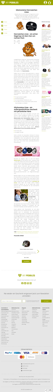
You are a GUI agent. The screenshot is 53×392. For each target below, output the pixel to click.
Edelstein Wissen (25, 322)
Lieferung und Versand (45, 311)
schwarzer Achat (28, 233)
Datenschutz (45, 322)
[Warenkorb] (49, 2)
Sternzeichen (35, 233)
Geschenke (24, 231)
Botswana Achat (15, 311)
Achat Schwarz (15, 314)
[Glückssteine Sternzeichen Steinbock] (47, 71)
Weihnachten (25, 312)
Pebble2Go (34, 309)
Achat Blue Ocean (15, 312)
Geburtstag (24, 321)
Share (5, 22)
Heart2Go (34, 311)
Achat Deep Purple (14, 320)
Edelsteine (19, 231)
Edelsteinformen (36, 308)
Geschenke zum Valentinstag (4, 313)
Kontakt (44, 316)
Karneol (13, 322)
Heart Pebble (35, 314)
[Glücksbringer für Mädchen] (47, 94)
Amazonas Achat (15, 316)
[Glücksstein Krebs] (47, 27)
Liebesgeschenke (5, 337)
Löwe (18, 233)
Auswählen (26, 261)
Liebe (23, 309)
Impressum (44, 325)
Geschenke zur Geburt (4, 328)
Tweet (5, 25)
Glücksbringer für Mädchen (46, 97)
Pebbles (22, 233)
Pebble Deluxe (35, 316)
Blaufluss (14, 327)
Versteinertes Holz (15, 329)
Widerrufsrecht (45, 321)
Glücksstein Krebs (46, 29)
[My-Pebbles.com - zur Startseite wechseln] (9, 2)
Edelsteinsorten (15, 308)
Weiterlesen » (44, 41)
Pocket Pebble (35, 312)
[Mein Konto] (45, 2)
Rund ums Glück (25, 311)
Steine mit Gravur (5, 340)
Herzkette (14, 332)
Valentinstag (24, 314)
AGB (43, 324)
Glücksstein (30, 231)
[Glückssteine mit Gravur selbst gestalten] (27, 151)
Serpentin (14, 324)
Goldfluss (14, 325)
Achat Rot (14, 309)
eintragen (46, 301)
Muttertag (24, 317)
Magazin (24, 308)
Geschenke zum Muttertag (4, 316)
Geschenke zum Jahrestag (4, 334)
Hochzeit (24, 316)
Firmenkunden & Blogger (46, 318)
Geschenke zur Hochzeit (4, 321)
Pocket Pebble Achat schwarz (26, 249)
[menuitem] (45, 2)
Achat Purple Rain (15, 317)
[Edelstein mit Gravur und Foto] (26, 243)
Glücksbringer (4, 319)
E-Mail (5, 33)
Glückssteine (36, 231)
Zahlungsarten (45, 314)
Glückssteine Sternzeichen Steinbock (45, 75)
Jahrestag (24, 324)
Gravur (15, 233)
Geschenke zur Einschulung (4, 343)
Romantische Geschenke (4, 325)
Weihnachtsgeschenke (5, 311)
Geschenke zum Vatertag (4, 331)
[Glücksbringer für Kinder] (47, 47)
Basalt (13, 334)
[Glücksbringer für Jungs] (47, 112)
